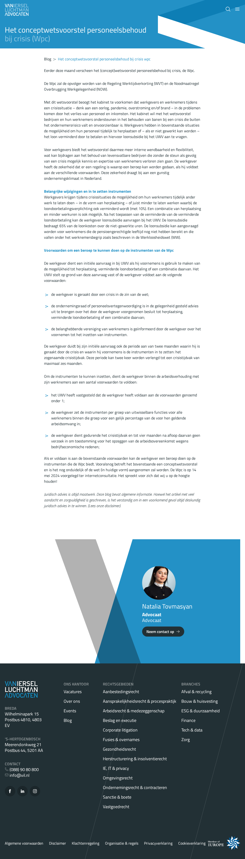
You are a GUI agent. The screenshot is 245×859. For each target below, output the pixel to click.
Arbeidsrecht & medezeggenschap (133, 711)
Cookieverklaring (192, 843)
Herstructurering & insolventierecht (135, 758)
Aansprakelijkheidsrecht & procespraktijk (139, 701)
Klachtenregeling (85, 843)
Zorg (185, 739)
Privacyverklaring (158, 843)
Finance (188, 720)
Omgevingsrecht (118, 778)
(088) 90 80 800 (24, 769)
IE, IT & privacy (116, 768)
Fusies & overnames (121, 739)
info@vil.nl (19, 775)
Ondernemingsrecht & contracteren (135, 787)
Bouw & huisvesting (199, 701)
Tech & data (191, 730)
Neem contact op (160, 631)
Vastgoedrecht (116, 806)
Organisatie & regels (121, 843)
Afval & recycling (196, 691)
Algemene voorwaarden (24, 843)
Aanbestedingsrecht (121, 691)
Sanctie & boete (117, 797)
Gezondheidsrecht (119, 749)
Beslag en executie (119, 720)
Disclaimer (57, 843)
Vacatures (73, 691)
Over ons (72, 701)
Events (70, 711)
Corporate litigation (120, 730)
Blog (68, 720)
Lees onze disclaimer (104, 506)
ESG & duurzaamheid (200, 711)
